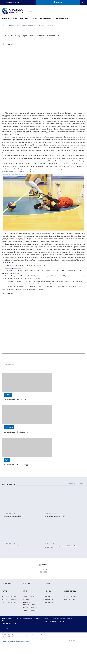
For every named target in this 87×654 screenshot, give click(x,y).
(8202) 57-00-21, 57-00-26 (55, 621)
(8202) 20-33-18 (9, 623)
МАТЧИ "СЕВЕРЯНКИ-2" (10, 599)
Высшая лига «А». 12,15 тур (16, 464)
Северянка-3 (48, 602)
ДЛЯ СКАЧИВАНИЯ (29, 605)
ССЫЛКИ (47, 583)
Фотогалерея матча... (13, 268)
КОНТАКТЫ (26, 602)
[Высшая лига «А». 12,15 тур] (27, 447)
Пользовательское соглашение (50, 635)
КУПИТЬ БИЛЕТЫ (62, 18)
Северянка (48, 597)
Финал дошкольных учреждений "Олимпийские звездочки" (61, 547)
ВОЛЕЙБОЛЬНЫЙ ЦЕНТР (30, 607)
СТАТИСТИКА (7, 583)
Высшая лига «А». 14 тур (15, 399)
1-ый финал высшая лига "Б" (55, 516)
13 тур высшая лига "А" (12, 546)
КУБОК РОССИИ (69, 599)
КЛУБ (15, 18)
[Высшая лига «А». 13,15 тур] (27, 414)
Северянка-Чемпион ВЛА (12, 516)
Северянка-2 (48, 599)
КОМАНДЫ (24, 18)
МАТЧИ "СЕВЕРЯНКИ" (9, 597)
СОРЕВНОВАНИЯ (46, 18)
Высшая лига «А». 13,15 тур (16, 432)
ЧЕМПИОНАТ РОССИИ (71, 597)
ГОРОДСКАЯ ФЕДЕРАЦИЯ (31, 610)
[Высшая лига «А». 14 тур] (27, 382)
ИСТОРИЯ (26, 599)
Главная (4, 25)
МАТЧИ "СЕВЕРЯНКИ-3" (10, 602)
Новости (11, 25)
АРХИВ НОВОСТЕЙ (29, 597)
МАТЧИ (34, 18)
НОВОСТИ (5, 18)
